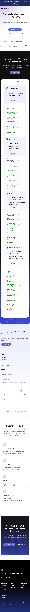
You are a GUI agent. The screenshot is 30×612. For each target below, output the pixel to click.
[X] (4, 578)
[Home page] (5, 8)
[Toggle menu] (27, 8)
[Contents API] (15, 146)
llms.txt (18, 606)
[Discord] (7, 578)
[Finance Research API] (15, 255)
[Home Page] (2, 570)
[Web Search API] (15, 94)
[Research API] (15, 200)
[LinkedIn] (2, 578)
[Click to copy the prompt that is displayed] (15, 33)
